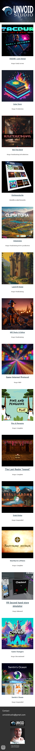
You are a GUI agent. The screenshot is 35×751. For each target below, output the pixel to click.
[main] (17, 58)
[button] (3, 747)
